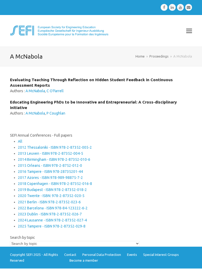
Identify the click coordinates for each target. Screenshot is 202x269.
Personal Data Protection (101, 254)
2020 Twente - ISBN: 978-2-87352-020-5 (51, 196)
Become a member (83, 260)
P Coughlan (56, 113)
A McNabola (35, 91)
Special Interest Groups (161, 254)
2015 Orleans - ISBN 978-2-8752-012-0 (50, 165)
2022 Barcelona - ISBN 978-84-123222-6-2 (53, 208)
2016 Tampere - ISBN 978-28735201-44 (50, 171)
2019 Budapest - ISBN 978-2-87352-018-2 (52, 190)
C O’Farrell (55, 91)
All (20, 141)
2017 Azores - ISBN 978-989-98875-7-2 (50, 177)
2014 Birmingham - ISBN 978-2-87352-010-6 (54, 159)
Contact (70, 254)
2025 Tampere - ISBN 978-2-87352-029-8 (51, 226)
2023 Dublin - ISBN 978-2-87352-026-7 (50, 214)
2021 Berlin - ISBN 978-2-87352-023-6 (49, 202)
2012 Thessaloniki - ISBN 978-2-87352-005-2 (55, 147)
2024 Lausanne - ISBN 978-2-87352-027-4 (52, 220)
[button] (189, 31)
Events (132, 254)
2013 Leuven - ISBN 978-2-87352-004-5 (50, 153)
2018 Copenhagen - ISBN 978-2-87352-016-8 (55, 184)
